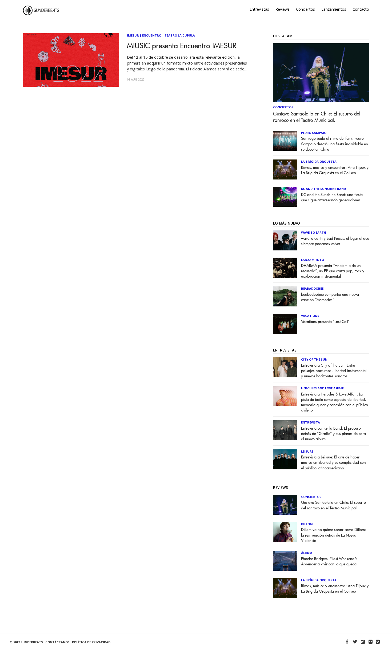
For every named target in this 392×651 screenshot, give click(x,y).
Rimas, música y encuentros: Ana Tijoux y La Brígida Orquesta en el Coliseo (335, 170)
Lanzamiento (312, 260)
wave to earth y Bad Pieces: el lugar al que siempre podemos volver (335, 241)
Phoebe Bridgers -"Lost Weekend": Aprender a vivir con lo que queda (329, 561)
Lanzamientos (333, 9)
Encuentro (151, 35)
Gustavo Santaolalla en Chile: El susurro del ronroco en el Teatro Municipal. (316, 117)
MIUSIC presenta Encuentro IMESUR (182, 46)
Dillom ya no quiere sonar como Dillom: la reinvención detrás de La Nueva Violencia (333, 535)
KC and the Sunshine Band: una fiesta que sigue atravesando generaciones (332, 197)
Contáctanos (57, 642)
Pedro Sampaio (313, 133)
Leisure (307, 451)
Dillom (307, 524)
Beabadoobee (312, 288)
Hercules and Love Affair (322, 388)
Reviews (282, 9)
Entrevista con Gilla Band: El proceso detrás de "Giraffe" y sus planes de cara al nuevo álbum (333, 433)
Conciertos (305, 9)
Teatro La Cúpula (180, 35)
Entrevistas (259, 9)
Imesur (133, 35)
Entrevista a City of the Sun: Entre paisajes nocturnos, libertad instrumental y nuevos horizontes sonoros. (333, 371)
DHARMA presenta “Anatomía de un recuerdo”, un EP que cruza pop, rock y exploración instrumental (332, 271)
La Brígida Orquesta (319, 161)
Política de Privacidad (91, 642)
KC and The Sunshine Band (323, 189)
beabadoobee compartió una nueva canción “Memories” (330, 297)
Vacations (310, 316)
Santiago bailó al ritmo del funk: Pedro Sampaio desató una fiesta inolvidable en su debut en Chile (334, 144)
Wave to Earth (313, 232)
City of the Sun (314, 359)
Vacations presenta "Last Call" (325, 322)
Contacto (361, 9)
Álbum (306, 553)
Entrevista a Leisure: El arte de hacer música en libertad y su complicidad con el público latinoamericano (333, 462)
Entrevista (310, 422)
